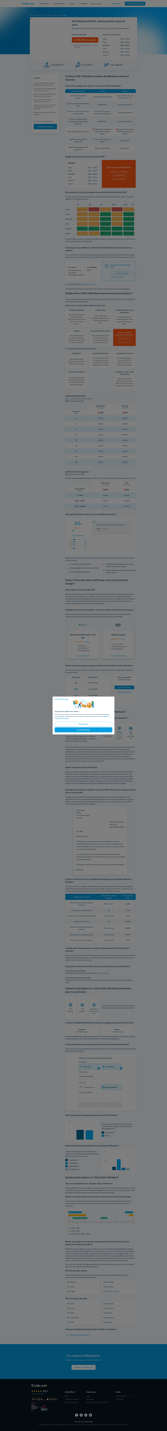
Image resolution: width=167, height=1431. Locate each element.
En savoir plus (83, 724)
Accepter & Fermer (83, 730)
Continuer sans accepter (61, 699)
